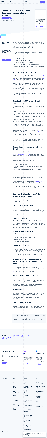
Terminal (14, 409)
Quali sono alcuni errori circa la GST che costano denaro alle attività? (6, 51)
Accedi (37, 1)
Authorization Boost (16, 381)
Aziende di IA (26, 395)
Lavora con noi (38, 397)
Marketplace (26, 390)
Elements (14, 391)
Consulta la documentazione (38, 364)
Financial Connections (16, 392)
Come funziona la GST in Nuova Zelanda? (5, 46)
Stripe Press (38, 400)
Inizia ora (3, 362)
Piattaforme (26, 392)
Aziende (25, 378)
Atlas (14, 379)
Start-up (25, 379)
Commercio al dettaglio (28, 409)
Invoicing (14, 395)
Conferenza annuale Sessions (40, 383)
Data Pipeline (15, 390)
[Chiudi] (45, 433)
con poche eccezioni (31, 178)
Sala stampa (38, 398)
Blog (36, 381)
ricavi (32, 266)
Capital (14, 383)
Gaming (25, 399)
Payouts (14, 403)
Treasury (14, 410)
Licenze (37, 388)
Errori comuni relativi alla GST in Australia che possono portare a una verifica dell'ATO (28, 337)
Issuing (14, 396)
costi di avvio (15, 87)
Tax (13, 408)
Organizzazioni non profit (28, 405)
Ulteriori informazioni (39, 26)
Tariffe (26, 1)
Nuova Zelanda (29, 40)
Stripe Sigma (15, 406)
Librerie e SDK (26, 426)
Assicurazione (26, 402)
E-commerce (26, 383)
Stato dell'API (26, 424)
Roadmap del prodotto (39, 396)
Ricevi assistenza (38, 405)
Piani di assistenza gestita (40, 406)
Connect (14, 387)
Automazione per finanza (28, 386)
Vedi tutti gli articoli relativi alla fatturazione (6, 338)
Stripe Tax (37, 279)
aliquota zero (26, 131)
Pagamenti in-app (27, 388)
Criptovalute (15, 388)
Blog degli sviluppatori (27, 429)
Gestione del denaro (27, 391)
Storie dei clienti (38, 379)
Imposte (9, 4)
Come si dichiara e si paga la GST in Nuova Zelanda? (6, 48)
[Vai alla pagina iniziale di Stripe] (3, 377)
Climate (14, 386)
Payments (14, 401)
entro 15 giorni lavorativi (39, 181)
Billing (14, 382)
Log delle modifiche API (28, 425)
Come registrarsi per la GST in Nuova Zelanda (21, 335)
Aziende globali (26, 387)
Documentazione (27, 420)
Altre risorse (3, 4)
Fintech (25, 397)
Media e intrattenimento (28, 404)
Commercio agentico (27, 381)
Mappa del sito (38, 389)
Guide (36, 378)
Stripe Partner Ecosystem (28, 415)
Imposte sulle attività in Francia (19, 336)
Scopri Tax (26, 363)
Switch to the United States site (29, 435)
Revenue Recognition (16, 405)
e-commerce (26, 282)
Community (37, 382)
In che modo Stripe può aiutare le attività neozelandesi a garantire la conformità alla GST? (6, 56)
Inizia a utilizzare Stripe (6, 18)
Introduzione (3, 40)
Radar (14, 404)
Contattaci (42, 1)
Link (13, 397)
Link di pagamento (16, 400)
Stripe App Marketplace (28, 414)
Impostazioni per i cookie (40, 391)
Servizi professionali (27, 406)
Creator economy (27, 396)
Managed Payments (16, 399)
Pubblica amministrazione (28, 408)
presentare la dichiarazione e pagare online (21, 154)
